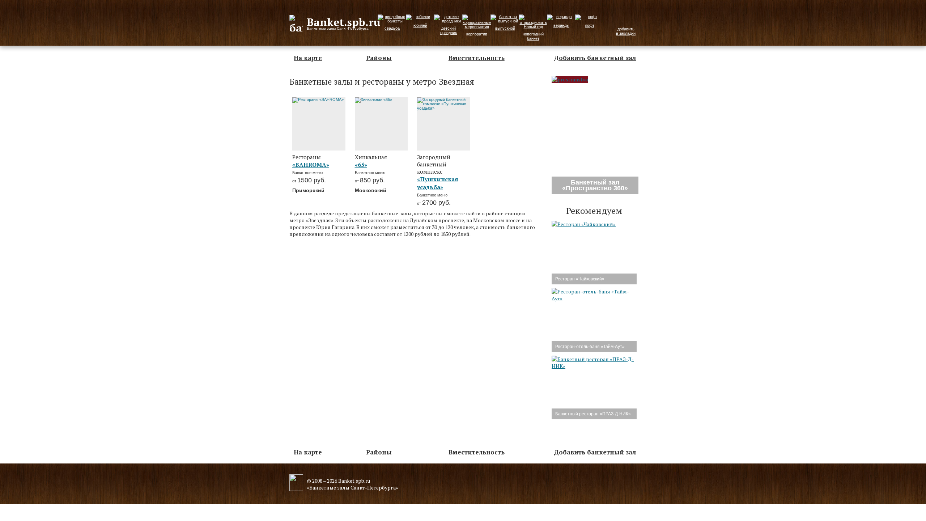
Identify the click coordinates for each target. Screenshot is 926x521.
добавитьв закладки (626, 31)
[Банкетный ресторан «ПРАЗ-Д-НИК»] (594, 366)
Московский (370, 190)
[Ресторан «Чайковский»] (584, 224)
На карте (308, 58)
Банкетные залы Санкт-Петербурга (352, 487)
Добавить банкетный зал (595, 58)
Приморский (308, 190)
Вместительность (477, 58)
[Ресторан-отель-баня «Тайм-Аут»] (594, 298)
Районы (379, 58)
